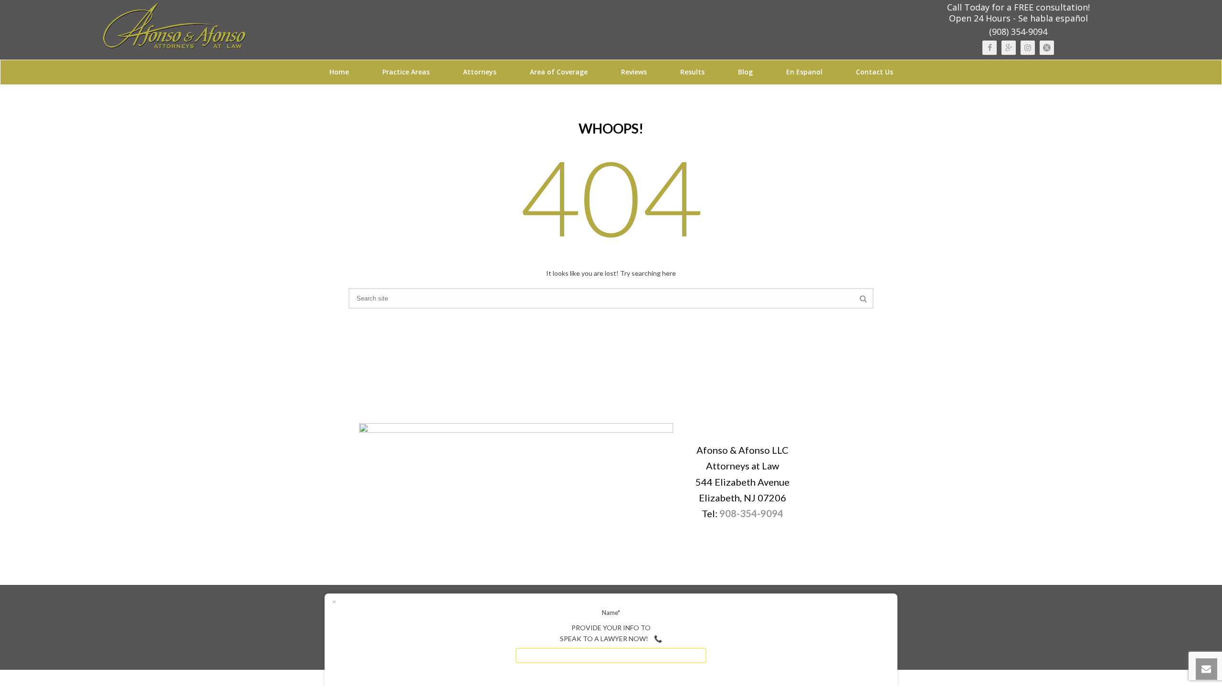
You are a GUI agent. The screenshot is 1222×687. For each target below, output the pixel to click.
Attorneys (479, 71)
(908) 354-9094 (1018, 31)
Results (692, 71)
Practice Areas (406, 71)
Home (339, 71)
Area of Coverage (559, 71)
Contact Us (874, 71)
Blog (745, 71)
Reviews (634, 71)
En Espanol (804, 71)
